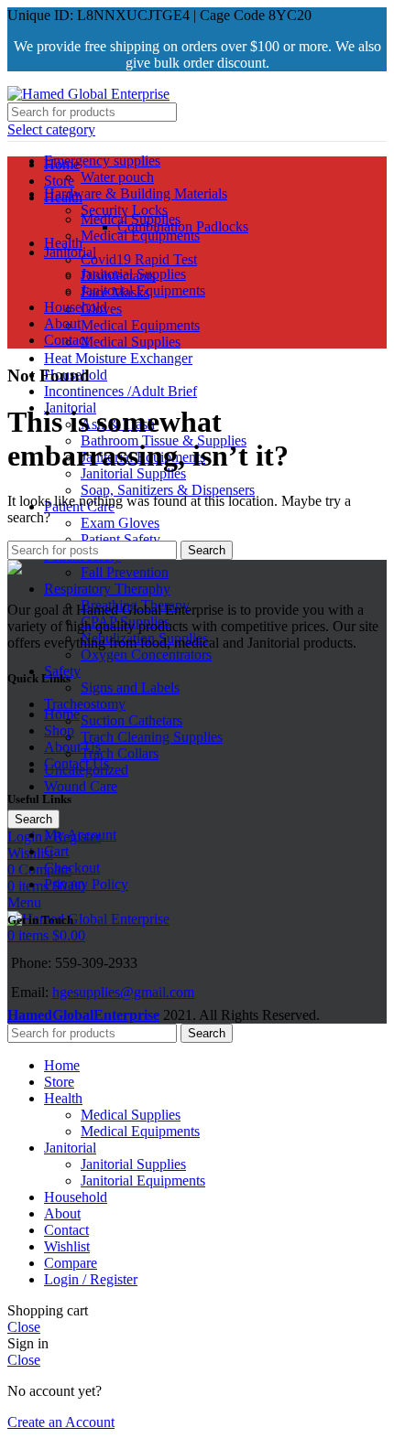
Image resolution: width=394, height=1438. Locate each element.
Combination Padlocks (182, 226)
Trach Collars (120, 753)
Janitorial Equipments (143, 290)
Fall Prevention (125, 572)
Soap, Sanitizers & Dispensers (168, 490)
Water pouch (117, 177)
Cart (56, 851)
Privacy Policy (86, 884)
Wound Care (80, 786)
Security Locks (124, 210)
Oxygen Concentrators (146, 654)
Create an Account (61, 1422)
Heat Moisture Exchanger (118, 358)
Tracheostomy (85, 704)
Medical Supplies (131, 341)
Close (23, 1327)
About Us (72, 747)
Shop (59, 730)
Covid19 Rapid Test (139, 259)
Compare (70, 1263)
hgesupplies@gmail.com (123, 992)
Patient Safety (120, 539)
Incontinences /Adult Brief (120, 391)
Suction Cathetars (131, 720)
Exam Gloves (120, 523)
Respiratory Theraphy (107, 588)
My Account (80, 834)
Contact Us (76, 763)
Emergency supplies (102, 160)
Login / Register (90, 1279)
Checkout (72, 867)
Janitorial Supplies (133, 473)
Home (62, 714)
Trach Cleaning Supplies (152, 737)
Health (63, 243)
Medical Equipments (140, 325)
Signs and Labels (130, 687)
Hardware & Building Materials (135, 193)
